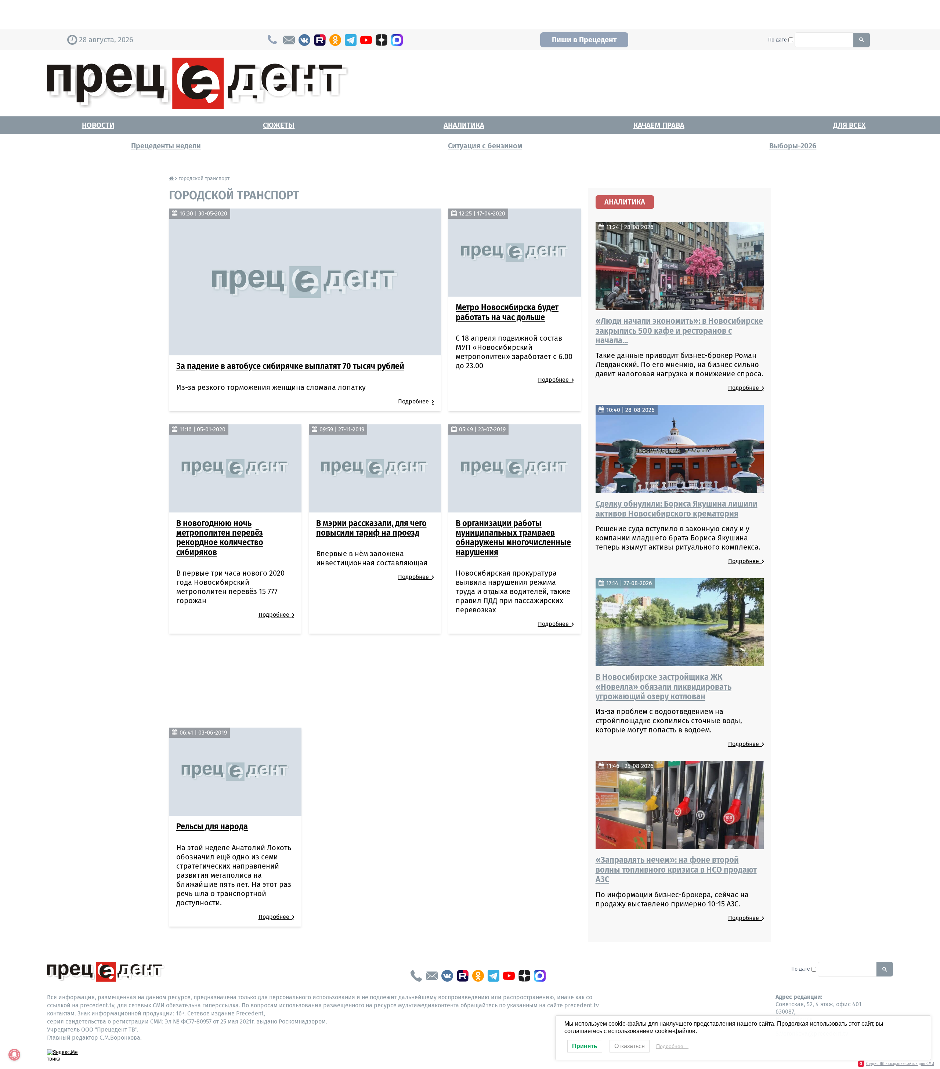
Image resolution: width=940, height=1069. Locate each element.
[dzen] (381, 40)
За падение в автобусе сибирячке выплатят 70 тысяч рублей (290, 366)
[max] (397, 40)
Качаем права (658, 125)
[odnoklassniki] (335, 40)
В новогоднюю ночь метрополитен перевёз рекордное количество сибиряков (219, 537)
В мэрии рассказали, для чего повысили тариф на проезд (371, 528)
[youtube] (366, 40)
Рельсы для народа (212, 826)
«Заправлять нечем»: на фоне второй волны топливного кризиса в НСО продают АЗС (676, 869)
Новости (98, 125)
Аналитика (464, 125)
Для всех (849, 125)
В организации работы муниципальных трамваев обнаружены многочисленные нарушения (513, 537)
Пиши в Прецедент (584, 39)
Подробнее (415, 401)
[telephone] (416, 976)
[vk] (304, 40)
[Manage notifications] (14, 1055)
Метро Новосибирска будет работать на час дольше (507, 312)
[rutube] (320, 40)
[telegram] (351, 40)
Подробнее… (672, 1046)
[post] (289, 40)
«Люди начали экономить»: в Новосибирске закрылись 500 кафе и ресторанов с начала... (679, 330)
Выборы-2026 (792, 145)
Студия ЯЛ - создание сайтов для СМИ (900, 1064)
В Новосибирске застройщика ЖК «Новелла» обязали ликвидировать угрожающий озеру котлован (663, 687)
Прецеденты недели (166, 145)
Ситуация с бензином (485, 145)
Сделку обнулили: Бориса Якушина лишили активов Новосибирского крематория (677, 508)
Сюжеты (278, 125)
